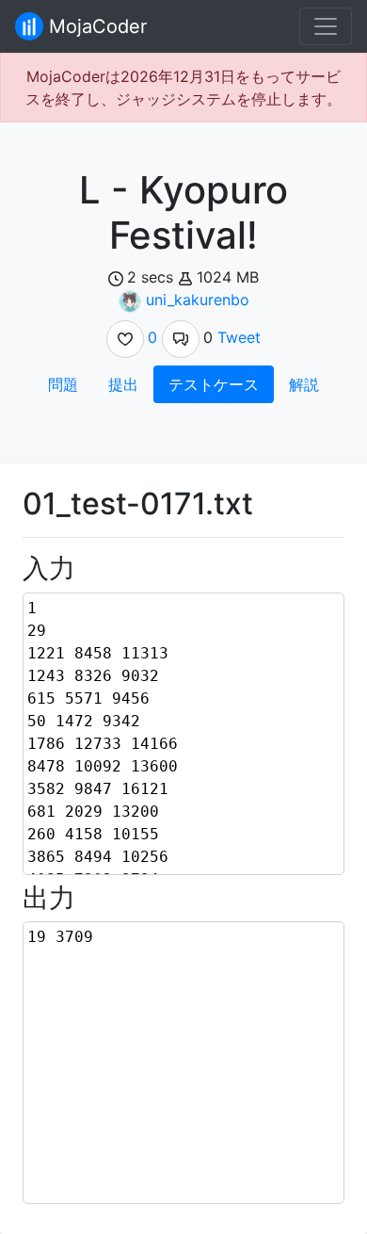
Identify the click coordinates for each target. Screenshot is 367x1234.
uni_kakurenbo (197, 299)
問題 (63, 384)
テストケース (213, 384)
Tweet (239, 337)
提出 (123, 384)
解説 (304, 384)
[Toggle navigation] (325, 26)
